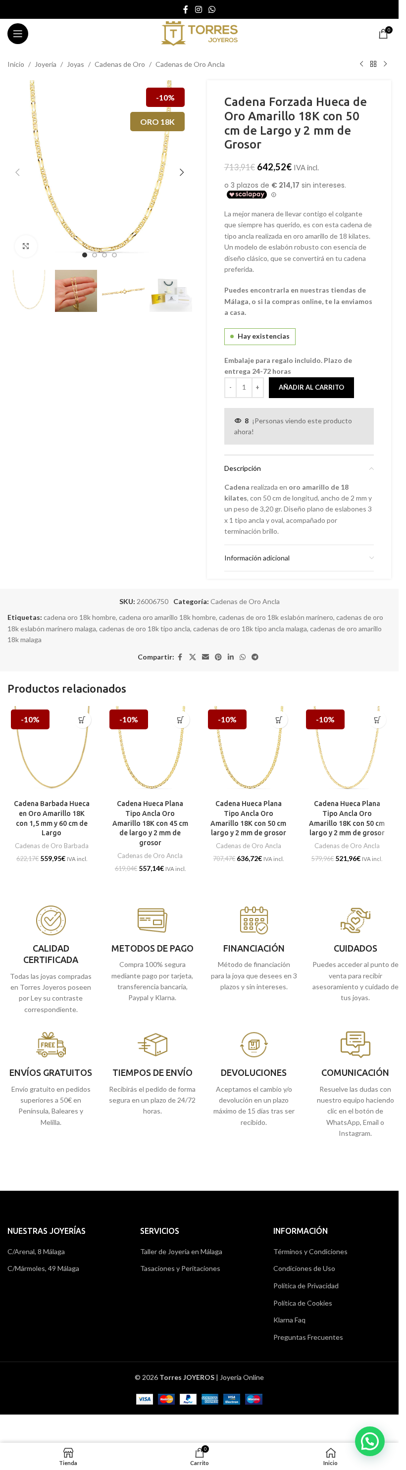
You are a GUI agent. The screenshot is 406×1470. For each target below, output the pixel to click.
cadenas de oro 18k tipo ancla (144, 628)
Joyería (45, 64)
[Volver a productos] (373, 64)
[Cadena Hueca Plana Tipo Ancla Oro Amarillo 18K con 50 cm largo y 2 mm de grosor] (248, 750)
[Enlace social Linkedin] (231, 657)
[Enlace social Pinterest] (218, 657)
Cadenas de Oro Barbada (52, 846)
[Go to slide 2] (94, 255)
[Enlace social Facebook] (186, 9)
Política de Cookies (302, 1303)
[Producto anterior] (361, 64)
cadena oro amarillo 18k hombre (167, 617)
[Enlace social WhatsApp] (212, 9)
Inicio (15, 64)
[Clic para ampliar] (26, 246)
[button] (17, 172)
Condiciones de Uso (304, 1268)
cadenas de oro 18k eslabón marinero (276, 617)
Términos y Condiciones (310, 1251)
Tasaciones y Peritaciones (180, 1268)
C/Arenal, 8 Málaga (36, 1251)
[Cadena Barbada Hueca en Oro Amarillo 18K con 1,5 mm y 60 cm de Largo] (51, 750)
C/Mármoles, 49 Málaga (43, 1268)
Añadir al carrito (311, 387)
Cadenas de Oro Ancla (190, 64)
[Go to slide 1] (84, 255)
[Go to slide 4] (114, 255)
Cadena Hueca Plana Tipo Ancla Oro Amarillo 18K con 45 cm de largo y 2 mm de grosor (150, 823)
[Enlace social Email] (205, 657)
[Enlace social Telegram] (255, 657)
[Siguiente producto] (385, 64)
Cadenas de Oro (120, 64)
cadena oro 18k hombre (80, 617)
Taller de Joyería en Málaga (181, 1251)
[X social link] (192, 657)
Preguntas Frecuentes (308, 1337)
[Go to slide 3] (104, 255)
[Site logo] (199, 33)
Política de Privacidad (306, 1285)
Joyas (75, 64)
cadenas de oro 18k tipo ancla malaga (250, 628)
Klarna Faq (289, 1320)
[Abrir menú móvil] (17, 34)
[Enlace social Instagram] (198, 9)
